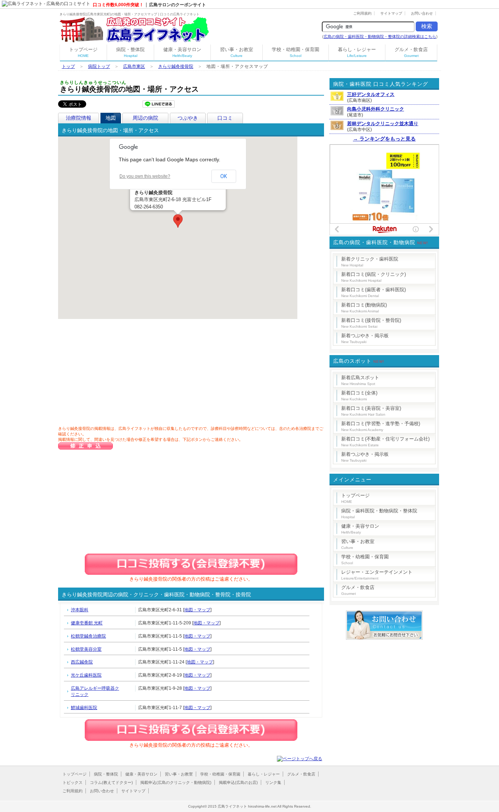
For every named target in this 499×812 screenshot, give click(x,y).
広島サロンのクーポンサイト (177, 4)
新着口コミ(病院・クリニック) (373, 277)
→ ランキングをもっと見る (384, 139)
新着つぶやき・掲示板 (365, 338)
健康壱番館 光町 (87, 623)
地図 (111, 118)
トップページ (83, 52)
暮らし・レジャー (357, 52)
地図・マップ (197, 609)
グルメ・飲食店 (411, 52)
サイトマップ (391, 13)
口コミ (225, 118)
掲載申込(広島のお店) (238, 782)
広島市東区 (134, 66)
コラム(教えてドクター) (111, 782)
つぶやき (188, 118)
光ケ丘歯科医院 (86, 675)
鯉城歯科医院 (84, 707)
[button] (178, 221)
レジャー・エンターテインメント (376, 574)
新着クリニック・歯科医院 (369, 261)
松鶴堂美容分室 (86, 649)
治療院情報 (78, 118)
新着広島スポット (360, 380)
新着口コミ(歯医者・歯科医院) (373, 292)
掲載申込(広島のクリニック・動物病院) (176, 782)
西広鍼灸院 (82, 662)
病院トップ (99, 66)
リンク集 (273, 782)
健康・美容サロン (182, 52)
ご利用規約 (362, 13)
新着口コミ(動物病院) (364, 307)
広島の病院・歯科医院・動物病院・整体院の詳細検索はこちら (380, 36)
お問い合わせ (422, 13)
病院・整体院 (130, 52)
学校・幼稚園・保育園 (295, 52)
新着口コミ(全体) (359, 395)
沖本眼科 (79, 609)
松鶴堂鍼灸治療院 (88, 636)
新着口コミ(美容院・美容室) (371, 410)
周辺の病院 (145, 118)
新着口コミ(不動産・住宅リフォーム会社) (385, 441)
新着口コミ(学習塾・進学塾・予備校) (380, 426)
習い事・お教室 (236, 52)
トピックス (72, 782)
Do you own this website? (144, 176)
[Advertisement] (120, 374)
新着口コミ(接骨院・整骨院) (371, 323)
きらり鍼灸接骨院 (175, 66)
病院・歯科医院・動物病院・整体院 (379, 513)
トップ (68, 66)
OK (223, 176)
